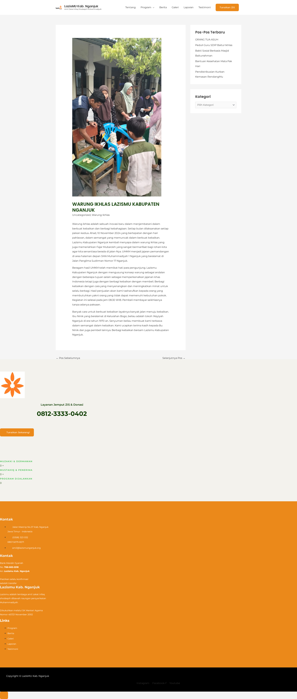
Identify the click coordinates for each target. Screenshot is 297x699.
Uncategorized (81, 214)
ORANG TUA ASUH (206, 39)
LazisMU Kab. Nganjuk (81, 6)
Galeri (175, 7)
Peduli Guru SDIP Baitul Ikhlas (213, 45)
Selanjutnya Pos (173, 358)
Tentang (130, 7)
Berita (163, 7)
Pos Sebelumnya (68, 358)
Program (146, 7)
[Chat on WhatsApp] (4, 695)
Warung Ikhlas (101, 214)
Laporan (189, 7)
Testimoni (204, 7)
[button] (227, 7)
